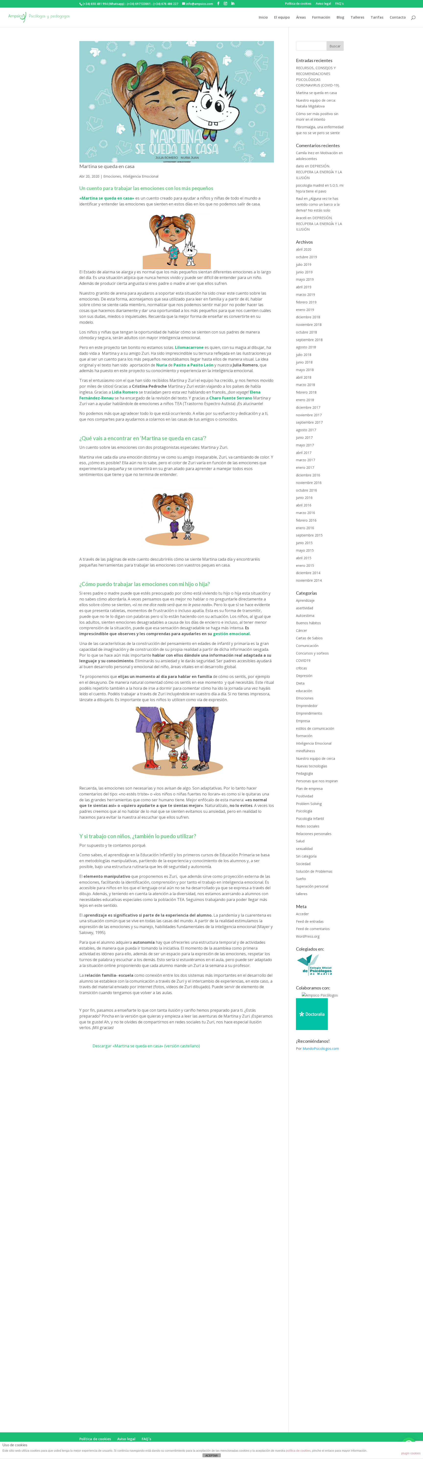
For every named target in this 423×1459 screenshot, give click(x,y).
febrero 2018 (306, 392)
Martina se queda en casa (106, 166)
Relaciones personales (313, 833)
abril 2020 (303, 249)
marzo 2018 (305, 384)
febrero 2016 (306, 520)
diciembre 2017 (308, 407)
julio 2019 (303, 264)
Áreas (301, 18)
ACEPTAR (211, 1455)
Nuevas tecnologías (311, 766)
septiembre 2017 (309, 422)
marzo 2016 (305, 512)
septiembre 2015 (309, 535)
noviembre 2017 (309, 415)
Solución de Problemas (314, 871)
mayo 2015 (305, 550)
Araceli (301, 217)
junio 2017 (304, 437)
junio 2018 (304, 362)
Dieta (300, 683)
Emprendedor (306, 705)
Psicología (304, 811)
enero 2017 (305, 467)
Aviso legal (323, 4)
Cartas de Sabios (309, 638)
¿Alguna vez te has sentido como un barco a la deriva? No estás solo (318, 204)
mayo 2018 (305, 369)
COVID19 (303, 660)
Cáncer (301, 630)
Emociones (112, 176)
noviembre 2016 (309, 482)
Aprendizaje (305, 600)
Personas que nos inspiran (317, 781)
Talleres (357, 18)
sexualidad (304, 848)
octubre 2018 (306, 332)
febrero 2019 (306, 302)
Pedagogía (304, 773)
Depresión (304, 675)
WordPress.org (307, 936)
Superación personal (312, 886)
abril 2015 (303, 558)
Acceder (302, 914)
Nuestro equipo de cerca (315, 758)
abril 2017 (303, 452)
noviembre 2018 (309, 324)
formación (304, 735)
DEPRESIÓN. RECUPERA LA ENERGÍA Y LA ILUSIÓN (319, 172)
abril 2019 (303, 287)
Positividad (304, 796)
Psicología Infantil (310, 818)
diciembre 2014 (308, 572)
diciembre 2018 (308, 317)
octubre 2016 (306, 490)
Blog (340, 18)
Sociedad (303, 863)
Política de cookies (298, 4)
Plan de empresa (309, 788)
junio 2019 (304, 272)
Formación (321, 18)
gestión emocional (231, 633)
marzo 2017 (305, 460)
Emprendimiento (309, 713)
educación (304, 690)
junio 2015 (304, 542)
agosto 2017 (306, 430)
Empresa (303, 721)
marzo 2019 (305, 294)
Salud (300, 841)
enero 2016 (305, 528)
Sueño (301, 878)
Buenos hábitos (308, 623)
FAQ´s (339, 4)
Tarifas (377, 18)
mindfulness (305, 751)
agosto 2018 (306, 347)
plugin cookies (411, 1453)
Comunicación (307, 645)
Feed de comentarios (313, 928)
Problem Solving (309, 803)
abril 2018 (303, 377)
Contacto (398, 18)
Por (317, 1048)
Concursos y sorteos (312, 653)
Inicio (263, 18)
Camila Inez (305, 152)
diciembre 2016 (308, 475)
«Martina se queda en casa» (106, 198)
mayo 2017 (305, 445)
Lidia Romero (125, 392)
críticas (301, 668)
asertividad (304, 608)
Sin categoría (306, 856)
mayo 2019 (305, 279)
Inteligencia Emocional (140, 176)
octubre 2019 (306, 257)
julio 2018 (303, 354)
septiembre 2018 (309, 339)
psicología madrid (310, 185)
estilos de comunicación (315, 728)
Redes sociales (307, 826)
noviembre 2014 (309, 580)
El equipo (282, 18)
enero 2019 (305, 309)
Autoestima (305, 615)
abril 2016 (303, 505)
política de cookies (298, 1450)
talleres (301, 893)
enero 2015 (305, 565)
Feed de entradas (310, 921)
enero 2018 (305, 399)
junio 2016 (304, 497)
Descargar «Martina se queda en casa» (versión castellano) (146, 1046)
